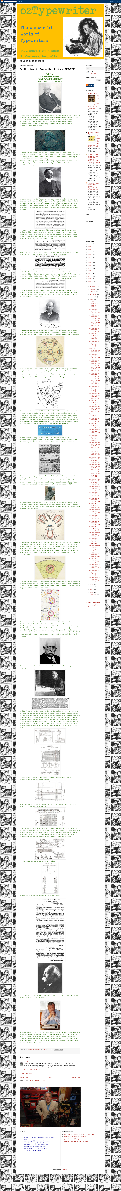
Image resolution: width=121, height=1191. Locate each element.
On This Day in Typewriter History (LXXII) (94, 304)
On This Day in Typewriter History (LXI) (94, 419)
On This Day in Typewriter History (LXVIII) (94, 336)
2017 (90, 268)
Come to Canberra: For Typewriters (94, 350)
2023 (90, 252)
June (91, 584)
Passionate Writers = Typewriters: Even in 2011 (94, 452)
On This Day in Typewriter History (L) (94, 528)
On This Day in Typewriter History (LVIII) (94, 438)
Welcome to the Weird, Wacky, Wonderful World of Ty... (95, 323)
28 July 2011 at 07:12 (32, 1069)
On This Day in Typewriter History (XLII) (95, 579)
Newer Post (24, 1077)
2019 (90, 262)
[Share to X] (59, 1050)
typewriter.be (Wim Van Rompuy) (75, 1136)
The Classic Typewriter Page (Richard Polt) (79, 1134)
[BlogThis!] (57, 1050)
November (93, 289)
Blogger (64, 1169)
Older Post (76, 1077)
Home (50, 1077)
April (92, 589)
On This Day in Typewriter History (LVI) (94, 494)
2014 (90, 276)
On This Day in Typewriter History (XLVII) (94, 548)
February (93, 595)
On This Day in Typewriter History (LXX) (94, 316)
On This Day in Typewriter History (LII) (94, 517)
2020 (90, 260)
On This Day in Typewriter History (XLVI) (95, 554)
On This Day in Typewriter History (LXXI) (95, 311)
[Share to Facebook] (61, 1050)
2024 (90, 249)
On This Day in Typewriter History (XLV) (94, 560)
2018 (90, 265)
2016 (90, 270)
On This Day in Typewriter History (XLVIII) (94, 541)
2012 (90, 281)
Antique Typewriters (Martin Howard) (77, 1141)
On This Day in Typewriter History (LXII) (95, 402)
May (91, 587)
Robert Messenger (34, 1049)
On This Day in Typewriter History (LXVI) (95, 356)
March (92, 592)
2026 (90, 244)
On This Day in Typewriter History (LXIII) (94, 388)
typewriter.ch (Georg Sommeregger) (76, 1139)
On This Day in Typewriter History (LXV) (94, 361)
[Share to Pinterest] (62, 1050)
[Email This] (55, 1050)
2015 (90, 273)
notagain (27, 1061)
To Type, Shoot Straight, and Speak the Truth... (93, 157)
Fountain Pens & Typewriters (93, 184)
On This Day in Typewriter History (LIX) (94, 431)
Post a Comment (27, 1073)
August (92, 297)
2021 (90, 257)
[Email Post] (51, 1049)
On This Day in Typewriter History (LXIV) (95, 374)
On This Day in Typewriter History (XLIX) (95, 534)
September (93, 294)
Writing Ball (92, 93)
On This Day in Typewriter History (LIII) (95, 511)
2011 (90, 284)
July (91, 300)
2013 (90, 279)
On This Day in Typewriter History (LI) (94, 522)
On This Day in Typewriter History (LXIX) (95, 329)
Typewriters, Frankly (93, 414)
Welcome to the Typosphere (93, 133)
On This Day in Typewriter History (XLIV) (95, 566)
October (93, 292)
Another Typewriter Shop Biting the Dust (94, 188)
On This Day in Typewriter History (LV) (94, 499)
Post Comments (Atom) (37, 1080)
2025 (90, 246)
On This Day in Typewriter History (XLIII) (94, 573)
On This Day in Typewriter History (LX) (94, 425)
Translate (93, 73)
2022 (90, 254)
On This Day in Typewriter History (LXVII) (94, 343)
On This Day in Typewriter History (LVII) (95, 488)
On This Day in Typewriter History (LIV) (94, 505)
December (93, 286)
